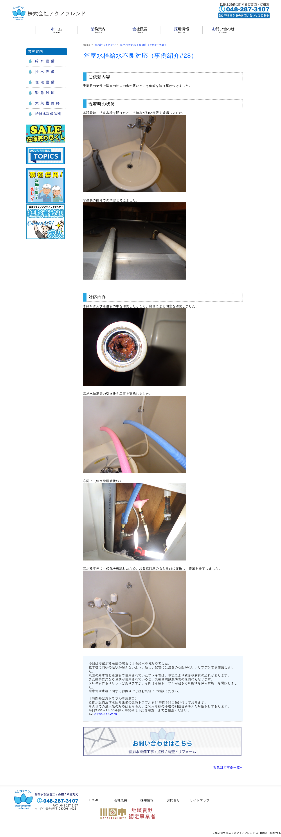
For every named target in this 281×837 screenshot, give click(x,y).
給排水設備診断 (48, 114)
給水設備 (45, 61)
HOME (94, 800)
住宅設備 (45, 82)
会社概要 (120, 800)
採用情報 (147, 800)
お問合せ (173, 800)
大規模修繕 (48, 103)
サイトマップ (200, 800)
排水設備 (45, 71)
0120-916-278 (105, 714)
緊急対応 (45, 93)
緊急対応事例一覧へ (228, 767)
